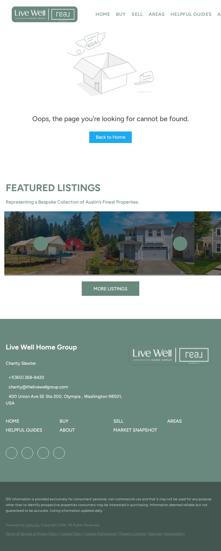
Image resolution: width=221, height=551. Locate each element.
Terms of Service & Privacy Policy (32, 534)
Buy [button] (121, 14)
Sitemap (155, 534)
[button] (44, 14)
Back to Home (110, 137)
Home (103, 14)
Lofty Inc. (32, 525)
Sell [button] (137, 14)
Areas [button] (157, 14)
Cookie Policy (71, 534)
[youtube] (43, 453)
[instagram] (27, 453)
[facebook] (11, 453)
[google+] (59, 453)
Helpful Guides (191, 14)
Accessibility (174, 534)
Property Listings (132, 534)
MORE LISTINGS (110, 289)
